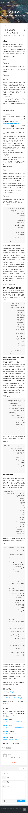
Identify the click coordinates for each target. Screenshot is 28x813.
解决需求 (8, 25)
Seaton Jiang (19, 809)
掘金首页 (5, 725)
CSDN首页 (5, 737)
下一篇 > (23, 768)
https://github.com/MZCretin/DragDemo (13, 698)
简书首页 (5, 719)
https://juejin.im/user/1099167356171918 (13, 728)
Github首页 (6, 731)
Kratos (10, 809)
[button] (14, 762)
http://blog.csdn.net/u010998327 (12, 739)
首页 (4, 25)
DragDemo (13, 692)
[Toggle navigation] (25, 2)
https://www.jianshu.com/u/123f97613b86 (14, 722)
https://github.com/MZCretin (10, 733)
